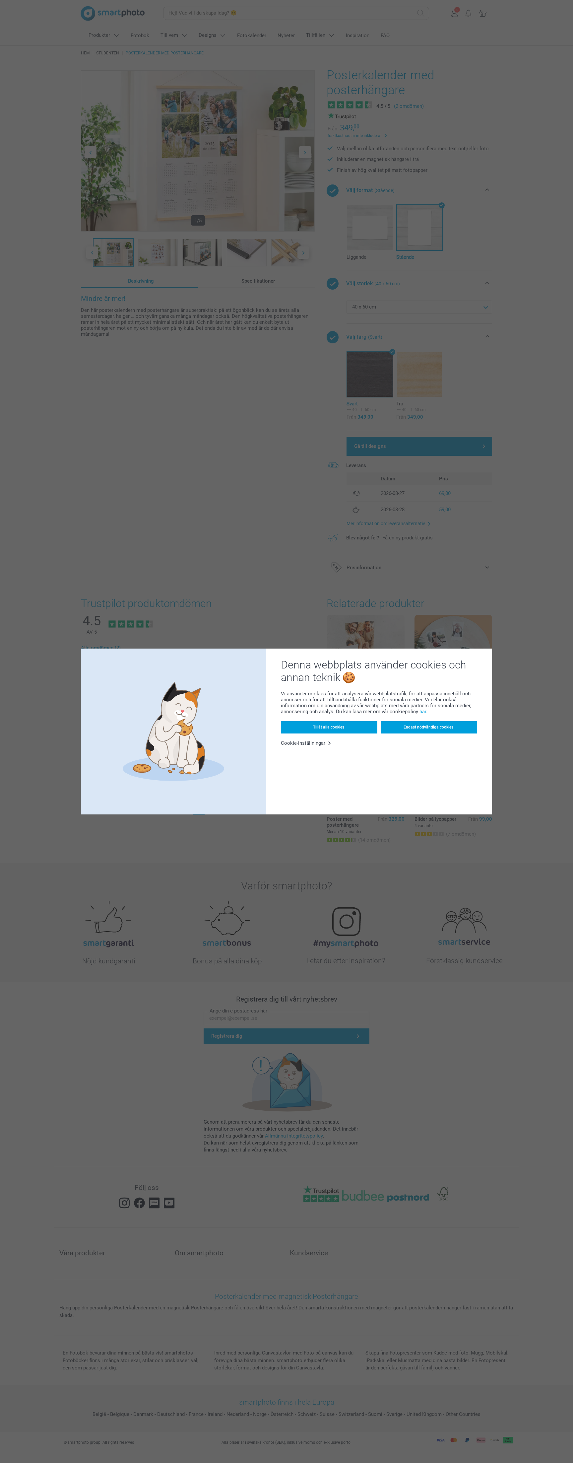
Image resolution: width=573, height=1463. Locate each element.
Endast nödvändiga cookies (428, 727)
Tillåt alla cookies (328, 727)
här (422, 712)
